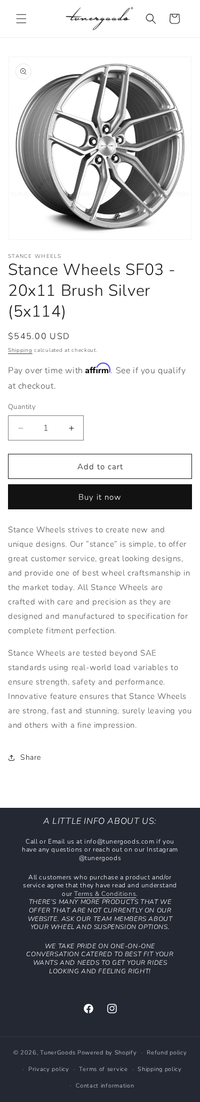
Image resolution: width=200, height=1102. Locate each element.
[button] (21, 18)
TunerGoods (57, 1053)
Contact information (105, 1086)
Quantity (22, 407)
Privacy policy (48, 1069)
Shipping (20, 350)
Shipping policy (160, 1069)
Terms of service (103, 1069)
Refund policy (167, 1053)
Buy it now (100, 497)
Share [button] (30, 757)
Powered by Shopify (107, 1053)
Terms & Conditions (105, 894)
